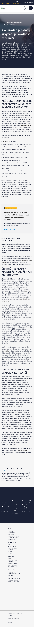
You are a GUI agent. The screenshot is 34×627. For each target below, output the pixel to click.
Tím (9, 544)
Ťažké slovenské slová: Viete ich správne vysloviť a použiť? (16, 506)
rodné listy (6, 141)
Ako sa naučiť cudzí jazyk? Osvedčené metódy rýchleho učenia (27, 505)
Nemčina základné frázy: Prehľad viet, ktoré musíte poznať (6, 505)
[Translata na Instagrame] (12, 626)
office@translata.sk (17, 3)
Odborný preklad (12, 539)
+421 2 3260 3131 (5, 3)
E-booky (10, 561)
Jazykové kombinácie (13, 537)
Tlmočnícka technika (13, 536)
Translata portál (12, 548)
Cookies (10, 622)
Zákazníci (10, 549)
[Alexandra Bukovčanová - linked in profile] (3, 24)
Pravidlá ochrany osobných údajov (15, 614)
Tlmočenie (11, 534)
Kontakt (10, 553)
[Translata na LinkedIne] (15, 626)
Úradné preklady (12, 532)
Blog (9, 558)
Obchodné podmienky (13, 618)
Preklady (10, 531)
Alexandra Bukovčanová (14, 22)
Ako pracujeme (12, 546)
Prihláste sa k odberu (10, 229)
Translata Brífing (12, 560)
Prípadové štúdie (12, 563)
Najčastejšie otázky (13, 566)
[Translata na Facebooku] (9, 626)
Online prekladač (28, 2)
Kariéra (10, 551)
